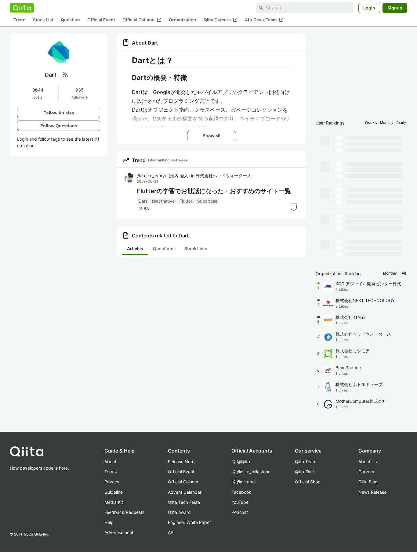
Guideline (113, 492)
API (171, 532)
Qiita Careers (221, 20)
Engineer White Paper (189, 522)
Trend (19, 20)
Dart (143, 201)
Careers (366, 471)
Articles (135, 248)
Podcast (239, 512)
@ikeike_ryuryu (163, 175)
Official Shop (308, 481)
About (110, 461)
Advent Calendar (184, 492)
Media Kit (113, 502)
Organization (182, 20)
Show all (211, 135)
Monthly (386, 123)
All (404, 273)
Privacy (111, 481)
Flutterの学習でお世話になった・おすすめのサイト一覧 (214, 191)
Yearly (401, 123)
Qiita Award (179, 512)
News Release (372, 492)
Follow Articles (58, 112)
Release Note (181, 461)
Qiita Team (305, 461)
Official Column (141, 20)
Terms (110, 471)
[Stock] (294, 207)
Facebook (241, 492)
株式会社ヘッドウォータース (223, 175)
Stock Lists (195, 248)
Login (369, 7)
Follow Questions (58, 125)
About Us (367, 461)
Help (109, 522)
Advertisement (118, 532)
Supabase (207, 201)
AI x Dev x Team (264, 20)
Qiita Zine (304, 471)
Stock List (43, 20)
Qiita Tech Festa (184, 502)
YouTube (239, 502)
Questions (164, 248)
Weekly (371, 123)
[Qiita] (22, 8)
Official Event (101, 20)
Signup (394, 7)
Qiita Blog (368, 481)
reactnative (163, 201)
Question (70, 20)
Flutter (185, 201)
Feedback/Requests (124, 512)
